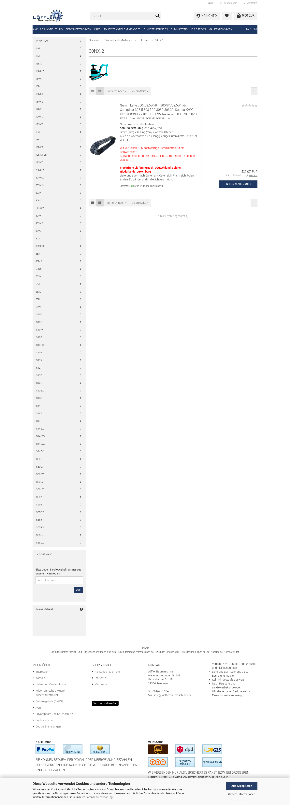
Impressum (42, 671)
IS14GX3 (40, 443)
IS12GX (40, 390)
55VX (38, 306)
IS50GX (40, 474)
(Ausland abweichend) (152, 186)
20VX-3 (40, 185)
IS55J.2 (40, 527)
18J (38, 132)
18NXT (39, 147)
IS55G (39, 504)
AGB (38, 707)
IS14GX (40, 428)
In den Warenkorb (238, 184)
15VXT (39, 78)
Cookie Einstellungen (48, 726)
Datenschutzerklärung (99, 797)
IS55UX (40, 542)
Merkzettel (251, 3)
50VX (38, 276)
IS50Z (39, 497)
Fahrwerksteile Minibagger (122, 29)
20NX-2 (40, 170)
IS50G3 (40, 466)
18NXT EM (41, 154)
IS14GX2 (40, 436)
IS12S (39, 398)
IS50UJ (40, 481)
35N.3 (39, 261)
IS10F (39, 322)
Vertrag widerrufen (105, 703)
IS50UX (40, 489)
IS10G (39, 337)
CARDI (97, 29)
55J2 (38, 291)
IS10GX (40, 345)
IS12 (38, 367)
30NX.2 (40, 207)
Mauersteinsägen (220, 29)
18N (38, 139)
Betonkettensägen (78, 29)
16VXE (39, 101)
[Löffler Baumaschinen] (58, 16)
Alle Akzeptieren (241, 785)
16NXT (39, 93)
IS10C (39, 314)
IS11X (39, 360)
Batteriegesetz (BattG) (49, 701)
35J (38, 253)
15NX (39, 63)
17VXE (39, 116)
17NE (38, 109)
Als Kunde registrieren (108, 671)
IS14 (38, 405)
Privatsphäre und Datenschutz (54, 713)
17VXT (39, 124)
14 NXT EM (42, 40)
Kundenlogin (229, 3)
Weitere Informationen (241, 794)
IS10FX (39, 329)
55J (38, 284)
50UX (39, 268)
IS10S (39, 352)
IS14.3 (39, 413)
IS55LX (39, 535)
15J (38, 55)
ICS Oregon (198, 29)
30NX (39, 200)
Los (78, 589)
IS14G (39, 420)
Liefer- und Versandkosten (51, 684)
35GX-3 (40, 246)
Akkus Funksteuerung (48, 29)
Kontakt (251, 28)
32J (38, 238)
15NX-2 (40, 71)
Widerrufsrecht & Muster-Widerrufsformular (51, 693)
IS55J (39, 519)
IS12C (39, 375)
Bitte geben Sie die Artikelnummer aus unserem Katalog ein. (58, 571)
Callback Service (45, 720)
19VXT (39, 162)
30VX (38, 215)
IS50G (39, 459)
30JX (38, 192)
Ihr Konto (100, 678)
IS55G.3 (40, 512)
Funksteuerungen (155, 29)
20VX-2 (40, 177)
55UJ (38, 299)
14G (38, 48)
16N (38, 86)
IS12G (39, 382)
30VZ (38, 230)
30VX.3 (39, 223)
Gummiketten (179, 29)
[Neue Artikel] (81, 609)
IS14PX (40, 451)
